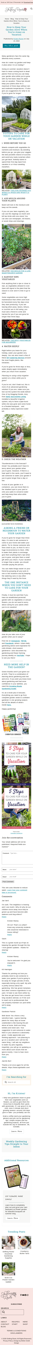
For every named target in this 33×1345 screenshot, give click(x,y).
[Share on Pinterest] (11, 46)
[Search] (5, 1082)
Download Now (28, 2)
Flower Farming (8, 1248)
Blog (12, 19)
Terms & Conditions (16, 1331)
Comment (6, 853)
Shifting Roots (16, 10)
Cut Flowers (8, 1275)
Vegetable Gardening (16, 833)
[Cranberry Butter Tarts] (24, 1237)
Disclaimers (16, 1333)
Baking (24, 1248)
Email (5, 876)
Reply (4, 917)
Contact (5, 1324)
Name (5, 869)
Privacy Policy (8, 1341)
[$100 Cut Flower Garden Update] (8, 1263)
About (4, 1322)
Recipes (16, 1322)
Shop (25, 1324)
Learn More (16, 1131)
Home (7, 19)
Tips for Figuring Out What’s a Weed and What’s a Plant (16, 192)
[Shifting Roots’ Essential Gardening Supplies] (8, 1237)
